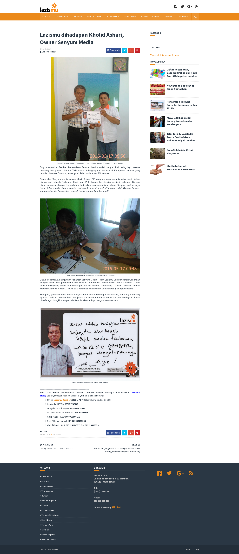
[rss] (197, 6)
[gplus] (189, 6)
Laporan (44, 505)
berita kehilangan (49, 539)
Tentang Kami (62, 16)
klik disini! (116, 507)
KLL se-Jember (47, 510)
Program (78, 16)
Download (47, 24)
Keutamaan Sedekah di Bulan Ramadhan (180, 87)
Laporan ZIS (183, 16)
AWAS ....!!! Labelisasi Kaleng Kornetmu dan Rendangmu (180, 121)
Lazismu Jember (62, 399)
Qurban (44, 496)
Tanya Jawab (130, 16)
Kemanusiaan (47, 486)
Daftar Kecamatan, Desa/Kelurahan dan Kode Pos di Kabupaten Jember (182, 73)
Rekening (168, 16)
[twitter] (182, 6)
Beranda (46, 16)
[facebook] (175, 6)
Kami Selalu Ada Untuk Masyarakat (180, 151)
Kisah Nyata (46, 520)
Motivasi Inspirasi (48, 500)
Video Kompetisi (48, 534)
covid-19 (45, 530)
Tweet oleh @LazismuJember (164, 55)
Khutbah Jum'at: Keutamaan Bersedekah (181, 167)
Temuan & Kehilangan (50, 515)
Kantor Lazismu (94, 16)
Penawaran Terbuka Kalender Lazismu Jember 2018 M (182, 105)
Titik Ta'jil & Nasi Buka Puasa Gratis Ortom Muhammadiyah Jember (181, 137)
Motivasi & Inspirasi (150, 16)
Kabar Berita (113, 16)
